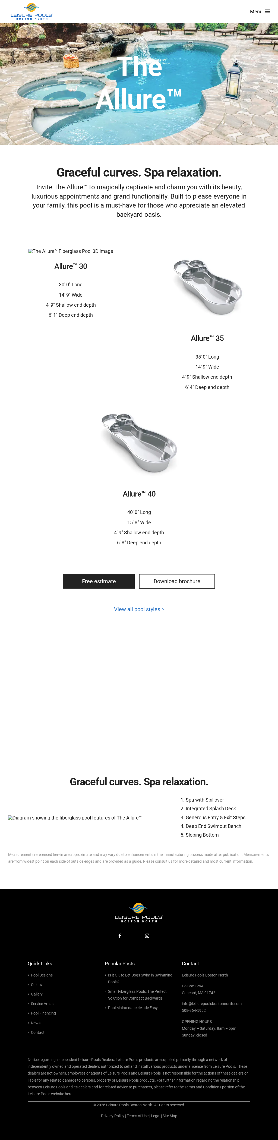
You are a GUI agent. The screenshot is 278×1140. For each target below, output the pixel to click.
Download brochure (177, 581)
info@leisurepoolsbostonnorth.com (212, 1003)
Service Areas (42, 1003)
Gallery (37, 994)
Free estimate (99, 581)
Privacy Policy (112, 1116)
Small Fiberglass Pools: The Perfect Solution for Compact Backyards (137, 994)
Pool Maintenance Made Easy (133, 1008)
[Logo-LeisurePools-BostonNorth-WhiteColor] (139, 903)
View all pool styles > (139, 609)
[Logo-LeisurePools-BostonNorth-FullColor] (32, 4)
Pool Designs (42, 975)
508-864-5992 (194, 1010)
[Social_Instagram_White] (147, 932)
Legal (155, 1116)
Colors (36, 984)
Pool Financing (43, 1013)
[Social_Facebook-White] (120, 932)
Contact (38, 1032)
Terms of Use (138, 1116)
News (35, 1023)
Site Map (170, 1116)
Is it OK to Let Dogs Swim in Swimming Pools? (140, 978)
